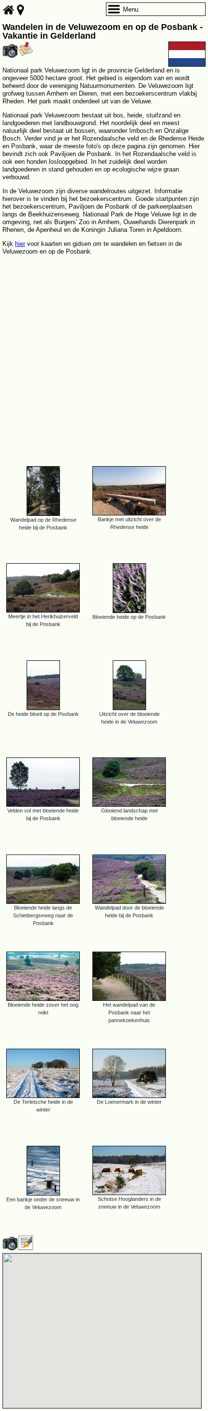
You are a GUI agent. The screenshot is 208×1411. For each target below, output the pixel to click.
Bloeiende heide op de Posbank (129, 617)
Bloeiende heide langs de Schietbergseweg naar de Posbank (43, 915)
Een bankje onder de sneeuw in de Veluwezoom (43, 1203)
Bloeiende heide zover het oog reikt (43, 1008)
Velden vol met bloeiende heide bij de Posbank (43, 814)
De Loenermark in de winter (129, 1102)
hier (20, 243)
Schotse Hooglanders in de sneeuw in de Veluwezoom (129, 1203)
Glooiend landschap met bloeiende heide (129, 814)
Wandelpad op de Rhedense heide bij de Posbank (43, 523)
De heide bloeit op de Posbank (43, 714)
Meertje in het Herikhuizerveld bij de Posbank (43, 620)
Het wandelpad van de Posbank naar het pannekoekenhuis (129, 1012)
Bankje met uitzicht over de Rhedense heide (129, 523)
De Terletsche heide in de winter (43, 1105)
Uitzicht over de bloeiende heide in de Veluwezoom (129, 718)
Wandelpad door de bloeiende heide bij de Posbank (129, 911)
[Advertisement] (104, 356)
